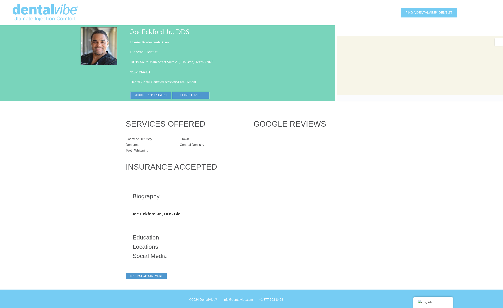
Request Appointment (150, 95)
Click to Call (190, 95)
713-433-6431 (140, 72)
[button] (180, 196)
